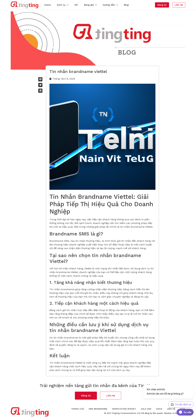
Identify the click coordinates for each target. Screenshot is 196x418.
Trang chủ (77, 409)
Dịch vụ (61, 5)
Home (47, 5)
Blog (126, 5)
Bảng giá (89, 5)
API (76, 5)
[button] (162, 5)
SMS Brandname (98, 409)
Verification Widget (124, 409)
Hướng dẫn (109, 5)
